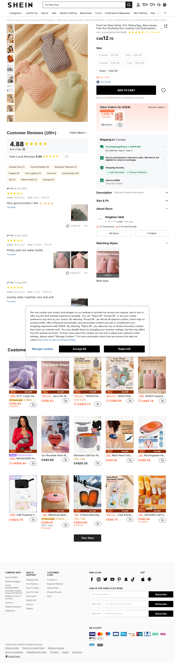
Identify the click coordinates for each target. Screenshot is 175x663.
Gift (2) (12, 179)
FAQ (49, 596)
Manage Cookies (56, 648)
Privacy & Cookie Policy (33, 648)
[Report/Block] (86, 226)
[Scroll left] (161, 13)
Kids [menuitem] (153, 13)
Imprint (65, 652)
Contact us (52, 580)
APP (142, 573)
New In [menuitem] (44, 13)
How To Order (32, 588)
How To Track (32, 592)
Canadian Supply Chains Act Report (13, 592)
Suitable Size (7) (17, 167)
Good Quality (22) (70, 173)
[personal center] (138, 5)
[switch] (65, 156)
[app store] (142, 581)
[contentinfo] (131, 636)
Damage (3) (48, 179)
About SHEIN (11, 577)
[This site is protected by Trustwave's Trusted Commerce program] (91, 645)
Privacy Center (12, 648)
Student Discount (13, 607)
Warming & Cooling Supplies (70, 20)
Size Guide (31, 596)
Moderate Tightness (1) (66, 167)
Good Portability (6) (39, 167)
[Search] (128, 5)
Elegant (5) (14, 173)
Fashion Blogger (13, 581)
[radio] (108, 55)
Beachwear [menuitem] (86, 13)
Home (9, 20)
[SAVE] (163, 90)
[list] (113, 579)
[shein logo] (20, 5)
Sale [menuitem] (54, 13)
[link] (145, 5)
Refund (29, 604)
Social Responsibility (11, 586)
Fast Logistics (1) (33, 173)
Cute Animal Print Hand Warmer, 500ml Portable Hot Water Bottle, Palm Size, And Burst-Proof (120, 514)
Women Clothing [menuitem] (68, 13)
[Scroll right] (165, 13)
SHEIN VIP (31, 600)
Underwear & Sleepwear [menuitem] (117, 13)
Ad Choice (77, 652)
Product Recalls (54, 592)
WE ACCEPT (95, 628)
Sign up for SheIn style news (106, 588)
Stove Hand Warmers (95, 20)
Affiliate (29, 608)
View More (87, 537)
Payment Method (55, 584)
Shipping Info (32, 580)
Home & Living (21, 20)
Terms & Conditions (14, 652)
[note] (23, 392)
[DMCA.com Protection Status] (100, 645)
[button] (159, 5)
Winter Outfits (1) (29, 179)
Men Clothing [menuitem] (140, 13)
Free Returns (32, 584)
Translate (11, 207)
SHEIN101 (10, 611)
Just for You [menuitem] (32, 13)
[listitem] (112, 119)
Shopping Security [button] (115, 167)
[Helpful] (68, 226)
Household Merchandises (42, 20)
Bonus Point (52, 588)
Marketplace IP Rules (37, 652)
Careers (9, 602)
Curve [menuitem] (98, 13)
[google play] (149, 581)
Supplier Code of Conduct (13, 597)
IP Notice (54, 652)
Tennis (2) (51, 173)
